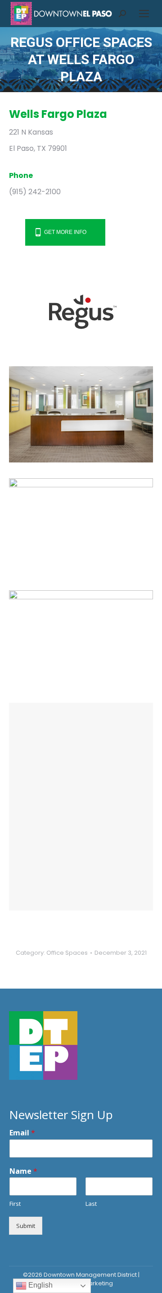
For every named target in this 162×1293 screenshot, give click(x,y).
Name (23, 1171)
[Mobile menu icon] (144, 14)
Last (91, 1204)
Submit (25, 1226)
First (15, 1204)
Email (22, 1133)
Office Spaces (67, 952)
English (40, 1285)
